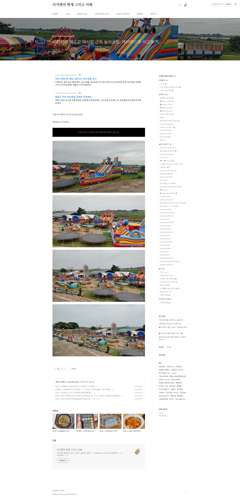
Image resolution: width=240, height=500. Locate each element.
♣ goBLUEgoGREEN (167, 193)
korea (176, 392)
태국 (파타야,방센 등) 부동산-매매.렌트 (173, 203)
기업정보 (183, 392)
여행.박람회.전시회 (166, 275)
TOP (186, 492)
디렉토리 (162, 392)
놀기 (160, 268)
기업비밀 (174, 370)
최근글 (161, 347)
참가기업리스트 (164, 373)
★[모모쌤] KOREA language (170, 120)
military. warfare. (166, 127)
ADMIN (140, 13)
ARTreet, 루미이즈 (166, 177)
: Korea (173, 373)
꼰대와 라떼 (164, 295)
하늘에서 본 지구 (165, 291)
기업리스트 (170, 366)
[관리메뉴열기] (236, 4)
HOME (55, 13)
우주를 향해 (164, 302)
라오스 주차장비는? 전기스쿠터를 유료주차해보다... (74, 392)
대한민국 (179, 383)
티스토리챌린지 (164, 389)
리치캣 (161, 386)
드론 (166, 386)
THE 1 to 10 (164, 272)
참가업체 (169, 392)
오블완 (173, 389)
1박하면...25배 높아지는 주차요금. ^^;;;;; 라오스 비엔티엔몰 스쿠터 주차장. (83, 389)
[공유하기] (62, 369)
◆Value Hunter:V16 (167, 101)
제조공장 (172, 386)
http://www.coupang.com (66, 75)
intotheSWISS (165, 255)
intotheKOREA (165, 196)
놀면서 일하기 (61, 382)
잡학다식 (163, 140)
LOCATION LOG (102, 13)
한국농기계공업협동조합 (177, 376)
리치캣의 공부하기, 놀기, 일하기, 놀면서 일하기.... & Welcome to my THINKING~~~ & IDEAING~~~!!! (89, 454)
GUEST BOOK (122, 13)
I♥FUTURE (164, 190)
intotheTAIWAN (165, 229)
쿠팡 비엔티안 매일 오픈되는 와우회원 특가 (75, 78)
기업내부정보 (163, 399)
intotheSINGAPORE (167, 222)
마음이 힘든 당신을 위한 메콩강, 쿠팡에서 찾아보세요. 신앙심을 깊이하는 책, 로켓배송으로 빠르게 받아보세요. (98, 101)
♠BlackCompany (166, 111)
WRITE (153, 13)
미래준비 (162, 80)
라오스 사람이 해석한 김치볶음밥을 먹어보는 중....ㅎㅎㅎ (76, 399)
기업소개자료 (163, 376)
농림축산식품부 (164, 370)
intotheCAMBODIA (166, 216)
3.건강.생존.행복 (166, 90)
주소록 (180, 370)
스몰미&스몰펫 (165, 167)
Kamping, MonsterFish (168, 170)
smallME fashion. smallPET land (171, 164)
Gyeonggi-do (180, 399)
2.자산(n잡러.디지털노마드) (169, 87)
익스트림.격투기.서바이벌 (168, 282)
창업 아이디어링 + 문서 (168, 148)
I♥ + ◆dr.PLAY (166, 161)
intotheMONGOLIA (167, 258)
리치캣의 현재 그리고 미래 (72, 5)
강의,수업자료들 (165, 137)
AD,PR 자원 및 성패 (167, 114)
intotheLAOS (73, 382)
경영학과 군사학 (165, 98)
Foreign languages (167, 124)
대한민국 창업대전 (176, 396)
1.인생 (162, 84)
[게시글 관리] (65, 369)
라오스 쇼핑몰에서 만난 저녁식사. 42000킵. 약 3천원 (74, 386)
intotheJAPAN (165, 238)
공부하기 (162, 94)
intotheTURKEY (165, 225)
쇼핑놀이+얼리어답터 (167, 278)
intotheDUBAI (165, 245)
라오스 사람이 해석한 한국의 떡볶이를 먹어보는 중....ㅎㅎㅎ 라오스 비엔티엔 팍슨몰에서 (87, 395)
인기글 (168, 347)
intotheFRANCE (165, 248)
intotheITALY (164, 251)
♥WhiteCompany (166, 107)
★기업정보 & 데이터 (167, 151)
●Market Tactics (166, 104)
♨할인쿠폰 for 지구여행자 (169, 206)
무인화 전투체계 (165, 130)
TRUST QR (164, 157)
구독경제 (178, 366)
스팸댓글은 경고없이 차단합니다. (170, 323)
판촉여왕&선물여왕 (166, 173)
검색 (180, 5)
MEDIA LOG (82, 13)
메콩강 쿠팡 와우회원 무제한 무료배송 (73, 96)
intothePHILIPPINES (167, 212)
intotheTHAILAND (166, 199)
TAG (68, 13)
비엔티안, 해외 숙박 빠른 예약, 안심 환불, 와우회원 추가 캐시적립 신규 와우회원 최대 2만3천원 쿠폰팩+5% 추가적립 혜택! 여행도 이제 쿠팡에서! (98, 83)
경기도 (171, 399)
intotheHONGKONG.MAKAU (170, 261)
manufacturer (164, 396)
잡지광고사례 (175, 379)
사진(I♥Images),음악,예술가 (170, 288)
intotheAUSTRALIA (167, 264)
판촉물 (179, 386)
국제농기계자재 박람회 (166, 383)
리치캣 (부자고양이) (166, 76)
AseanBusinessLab (167, 154)
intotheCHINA (165, 235)
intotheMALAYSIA (166, 232)
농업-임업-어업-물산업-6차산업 (170, 186)
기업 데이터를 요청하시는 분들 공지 (171, 320)
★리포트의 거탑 (165, 133)
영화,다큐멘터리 (165, 285)
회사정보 (180, 389)
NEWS (162, 117)
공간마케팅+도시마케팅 (168, 183)
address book (164, 379)
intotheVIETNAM (166, 209)
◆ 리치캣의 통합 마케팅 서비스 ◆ (170, 333)
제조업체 (162, 366)
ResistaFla (164, 180)
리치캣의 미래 (164, 299)
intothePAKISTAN (166, 242)
